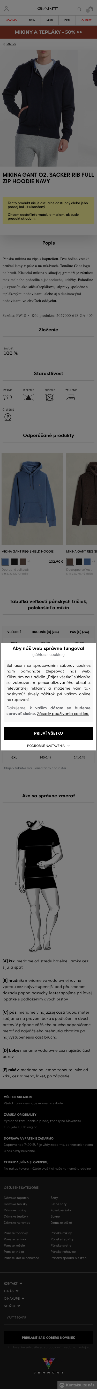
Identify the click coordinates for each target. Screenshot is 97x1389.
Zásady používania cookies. (63, 713)
